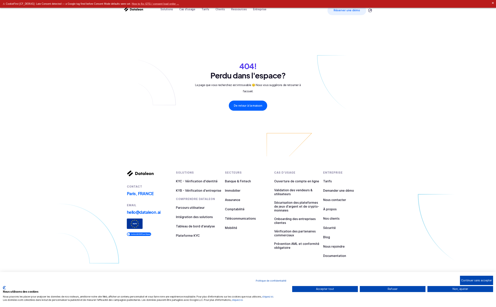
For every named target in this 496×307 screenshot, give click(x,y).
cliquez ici (267, 296)
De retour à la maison (248, 105)
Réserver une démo (347, 10)
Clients (220, 9)
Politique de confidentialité (271, 280)
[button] (166, 9)
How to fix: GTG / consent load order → (155, 3)
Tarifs (205, 9)
